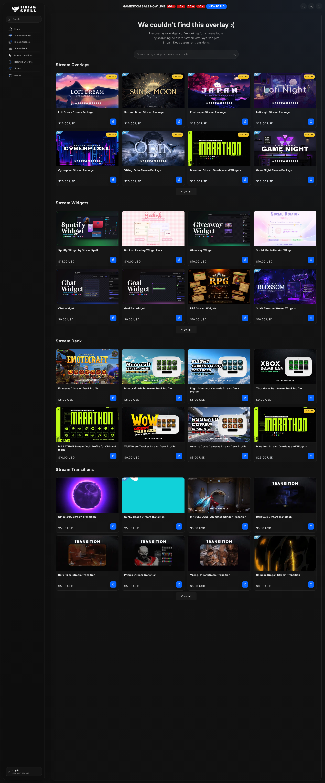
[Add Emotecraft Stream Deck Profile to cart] (113, 398)
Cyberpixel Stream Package (76, 170)
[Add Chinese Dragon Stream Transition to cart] (311, 584)
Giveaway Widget (201, 250)
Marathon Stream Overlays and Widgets (215, 170)
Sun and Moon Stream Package (144, 112)
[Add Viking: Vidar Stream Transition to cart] (245, 584)
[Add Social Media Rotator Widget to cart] (311, 260)
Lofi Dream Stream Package (75, 112)
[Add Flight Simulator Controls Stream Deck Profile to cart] (245, 398)
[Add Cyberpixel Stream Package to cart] (113, 180)
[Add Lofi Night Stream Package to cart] (311, 121)
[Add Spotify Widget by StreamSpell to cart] (113, 260)
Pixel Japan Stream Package (208, 112)
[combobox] (186, 54)
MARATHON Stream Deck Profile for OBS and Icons (87, 448)
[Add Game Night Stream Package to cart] (311, 180)
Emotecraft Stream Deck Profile (78, 388)
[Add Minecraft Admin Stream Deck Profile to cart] (179, 398)
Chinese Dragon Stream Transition (278, 574)
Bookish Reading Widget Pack (143, 250)
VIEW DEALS (217, 6)
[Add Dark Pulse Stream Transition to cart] (113, 584)
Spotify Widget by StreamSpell (78, 250)
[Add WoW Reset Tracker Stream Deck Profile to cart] (179, 456)
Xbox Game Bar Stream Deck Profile (279, 388)
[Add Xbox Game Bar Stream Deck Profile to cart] (311, 398)
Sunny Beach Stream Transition (144, 516)
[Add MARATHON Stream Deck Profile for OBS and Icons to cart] (113, 456)
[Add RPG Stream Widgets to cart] (245, 318)
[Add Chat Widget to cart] (113, 318)
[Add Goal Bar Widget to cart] (179, 318)
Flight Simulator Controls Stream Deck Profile (214, 390)
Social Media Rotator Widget (274, 250)
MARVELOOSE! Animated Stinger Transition (218, 516)
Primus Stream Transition (140, 574)
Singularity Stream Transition (77, 516)
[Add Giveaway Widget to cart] (245, 260)
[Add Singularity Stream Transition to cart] (113, 526)
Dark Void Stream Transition (274, 516)
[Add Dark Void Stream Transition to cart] (311, 526)
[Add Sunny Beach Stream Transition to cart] (179, 526)
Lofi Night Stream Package (273, 112)
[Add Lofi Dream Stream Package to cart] (113, 121)
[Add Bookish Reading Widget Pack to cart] (179, 260)
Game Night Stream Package (274, 170)
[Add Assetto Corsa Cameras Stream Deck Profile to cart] (245, 456)
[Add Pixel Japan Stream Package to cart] (245, 121)
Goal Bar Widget (134, 308)
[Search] (234, 54)
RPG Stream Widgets (203, 308)
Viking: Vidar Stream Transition (210, 574)
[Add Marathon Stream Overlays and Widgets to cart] (245, 180)
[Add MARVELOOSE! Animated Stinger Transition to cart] (245, 526)
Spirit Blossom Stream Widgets (276, 308)
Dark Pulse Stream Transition (76, 574)
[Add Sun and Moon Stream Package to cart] (179, 121)
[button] (303, 6)
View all (186, 191)
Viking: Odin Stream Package (142, 170)
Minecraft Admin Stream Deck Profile (148, 388)
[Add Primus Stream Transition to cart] (179, 584)
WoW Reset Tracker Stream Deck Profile (150, 446)
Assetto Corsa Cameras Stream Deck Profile (218, 446)
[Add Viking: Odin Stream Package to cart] (179, 180)
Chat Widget (66, 308)
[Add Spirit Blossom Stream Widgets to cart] (311, 318)
